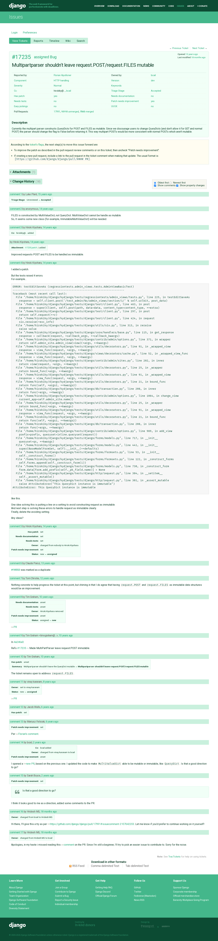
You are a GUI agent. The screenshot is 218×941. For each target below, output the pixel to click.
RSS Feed (78, 866)
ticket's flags (37, 144)
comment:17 (16, 832)
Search (81, 40)
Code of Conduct (17, 904)
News (146, 6)
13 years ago (48, 563)
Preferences (30, 32)
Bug (53, 57)
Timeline (54, 40)
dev (153, 80)
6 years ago (47, 707)
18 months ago (198, 57)
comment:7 (16, 578)
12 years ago (47, 578)
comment (69, 844)
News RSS (139, 900)
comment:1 (16, 194)
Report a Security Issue (66, 900)
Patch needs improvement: (125, 101)
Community (158, 6)
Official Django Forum (106, 896)
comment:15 (16, 775)
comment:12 (16, 707)
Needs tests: (20, 101)
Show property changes (192, 185)
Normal (57, 85)
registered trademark (88, 935)
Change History (26, 181)
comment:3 (16, 227)
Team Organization (19, 896)
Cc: (15, 90)
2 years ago (39, 742)
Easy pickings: (21, 106)
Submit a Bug (62, 896)
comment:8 (16, 596)
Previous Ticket (180, 48)
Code (171, 6)
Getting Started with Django (23, 891)
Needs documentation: (123, 96)
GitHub (137, 887)
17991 (57, 111)
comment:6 (16, 563)
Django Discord (102, 891)
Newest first (179, 182)
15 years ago (192, 54)
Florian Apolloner (62, 75)
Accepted (156, 90)
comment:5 (16, 526)
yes (55, 96)
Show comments (167, 185)
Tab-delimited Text (137, 866)
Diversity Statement (19, 908)
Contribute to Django (65, 891)
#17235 (21, 57)
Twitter (137, 891)
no (152, 96)
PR (15, 627)
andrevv (169, 926)
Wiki (68, 40)
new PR (30, 763)
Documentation (131, 6)
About (190, 6)
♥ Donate (202, 6)
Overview (99, 6)
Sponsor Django (181, 887)
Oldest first (163, 182)
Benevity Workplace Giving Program (191, 900)
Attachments (23, 172)
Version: (115, 80)
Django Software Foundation (23, 900)
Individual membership (66, 904)
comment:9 (16, 635)
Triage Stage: (118, 90)
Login (14, 32)
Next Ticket (198, 48)
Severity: (18, 85)
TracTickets (174, 856)
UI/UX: (114, 106)
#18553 (15, 569)
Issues (180, 6)
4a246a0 (19, 642)
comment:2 (16, 208)
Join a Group (61, 887)
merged (87, 111)
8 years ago (49, 681)
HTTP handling (61, 80)
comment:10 (16, 656)
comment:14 (16, 742)
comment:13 (16, 721)
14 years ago (46, 208)
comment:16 (16, 811)
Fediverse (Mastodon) (145, 896)
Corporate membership (185, 891)
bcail (153, 75)
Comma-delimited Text (105, 866)
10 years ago (46, 596)
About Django (16, 887)
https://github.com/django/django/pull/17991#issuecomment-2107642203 (92, 824)
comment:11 (16, 681)
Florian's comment (28, 733)
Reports (38, 40)
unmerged (70, 111)
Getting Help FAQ (103, 887)
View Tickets (20, 40)
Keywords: (116, 85)
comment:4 (16, 262)
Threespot (148, 926)
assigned (41, 57)
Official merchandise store (186, 896)
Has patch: (19, 96)
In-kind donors (85, 925)
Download (113, 6)
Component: (20, 80)
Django (17, 6)
